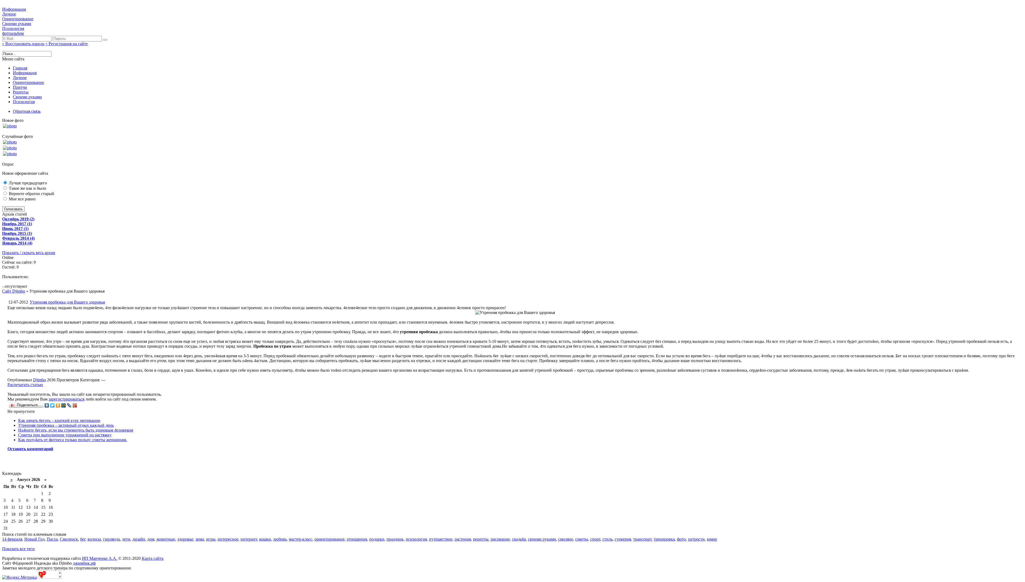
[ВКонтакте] (47, 405)
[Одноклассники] (58, 405)
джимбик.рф (84, 563)
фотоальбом (13, 33)
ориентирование (329, 539)
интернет (249, 539)
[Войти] (105, 40)
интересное (228, 539)
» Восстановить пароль (23, 43)
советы (581, 539)
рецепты (480, 539)
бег (82, 539)
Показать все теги (18, 548)
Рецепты (21, 92)
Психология (13, 28)
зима (199, 539)
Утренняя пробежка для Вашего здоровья (67, 302)
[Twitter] (52, 405)
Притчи (20, 87)
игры (210, 539)
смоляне (565, 539)
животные (165, 539)
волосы (94, 539)
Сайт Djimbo (13, 291)
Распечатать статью (25, 384)
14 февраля (12, 539)
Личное (9, 14)
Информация (14, 9)
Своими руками (16, 23)
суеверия (623, 539)
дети (126, 539)
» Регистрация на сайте (66, 43)
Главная (20, 68)
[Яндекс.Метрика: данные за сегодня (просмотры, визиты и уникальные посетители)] (19, 577)
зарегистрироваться (66, 399)
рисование (500, 539)
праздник (395, 539)
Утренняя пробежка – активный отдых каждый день (66, 425)
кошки (265, 539)
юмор (712, 539)
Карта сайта (152, 558)
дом (150, 539)
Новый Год (34, 539)
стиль (607, 539)
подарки (376, 539)
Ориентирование (17, 19)
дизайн (138, 539)
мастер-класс (300, 539)
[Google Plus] (75, 405)
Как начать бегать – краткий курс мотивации (59, 420)
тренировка (664, 539)
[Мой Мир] (63, 405)
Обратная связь (27, 111)
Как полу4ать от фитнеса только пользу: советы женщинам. (72, 439)
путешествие (440, 539)
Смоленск (69, 539)
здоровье (185, 539)
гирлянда (111, 539)
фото (681, 539)
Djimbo (39, 380)
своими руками (542, 539)
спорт (595, 539)
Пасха (52, 539)
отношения (357, 539)
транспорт (642, 539)
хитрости (696, 539)
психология (416, 539)
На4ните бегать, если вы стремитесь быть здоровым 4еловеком (75, 430)
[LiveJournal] (69, 405)
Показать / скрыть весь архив (28, 252)
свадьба (519, 539)
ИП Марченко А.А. (99, 558)
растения (463, 539)
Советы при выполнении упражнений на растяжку (65, 435)
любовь (280, 539)
